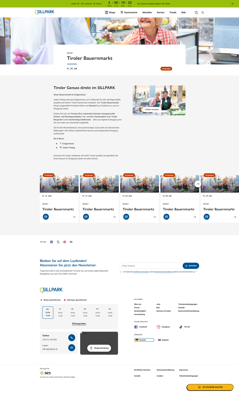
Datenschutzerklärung (165, 370)
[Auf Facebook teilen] (51, 242)
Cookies (160, 376)
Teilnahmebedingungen (188, 376)
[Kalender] (46, 217)
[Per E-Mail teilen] (71, 242)
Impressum (183, 370)
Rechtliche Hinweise (142, 370)
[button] (148, 109)
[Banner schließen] (232, 3)
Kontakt (137, 376)
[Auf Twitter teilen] (58, 242)
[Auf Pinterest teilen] (64, 242)
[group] (159, 100)
